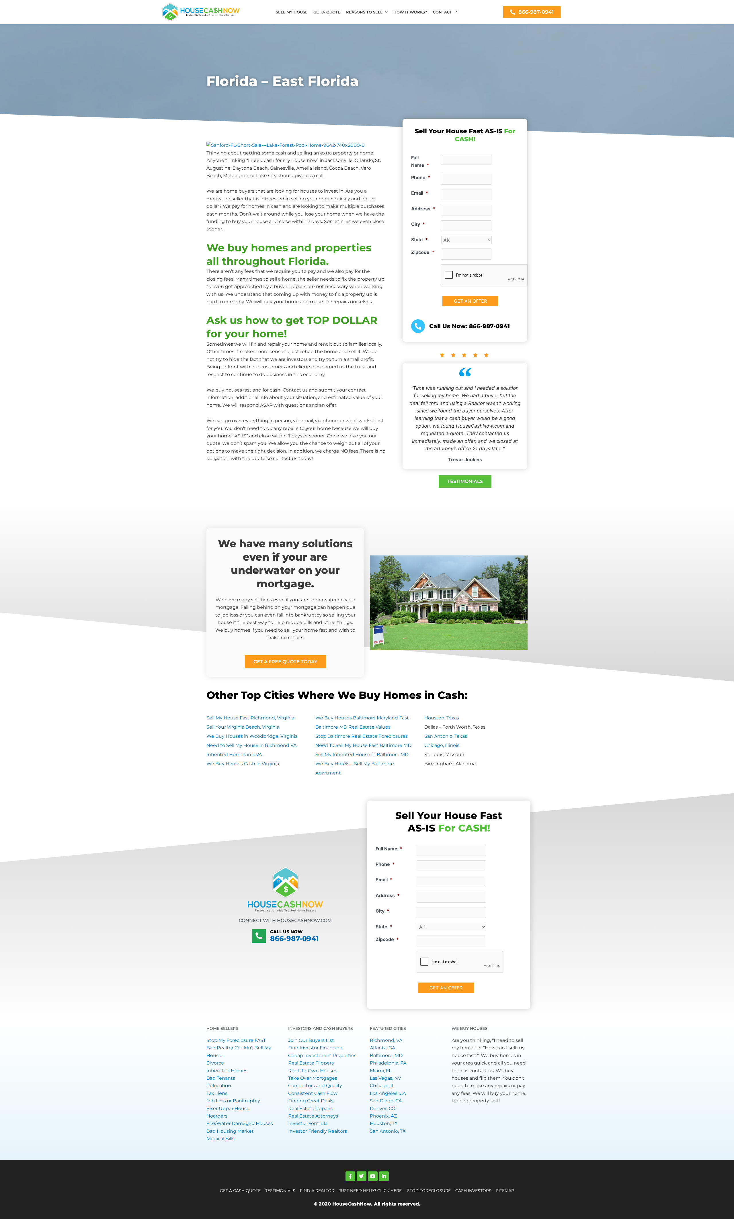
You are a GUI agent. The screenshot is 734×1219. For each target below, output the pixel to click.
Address (423, 209)
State (419, 239)
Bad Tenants (220, 1078)
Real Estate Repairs (310, 1108)
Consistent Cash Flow (312, 1093)
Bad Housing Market (230, 1131)
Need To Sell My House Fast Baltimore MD (363, 745)
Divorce (215, 1063)
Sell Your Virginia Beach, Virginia (242, 727)
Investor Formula (307, 1123)
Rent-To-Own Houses (312, 1070)
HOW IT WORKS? (410, 12)
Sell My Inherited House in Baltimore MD (362, 754)
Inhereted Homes (226, 1070)
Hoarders (216, 1116)
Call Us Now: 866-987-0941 (469, 326)
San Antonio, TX (388, 1131)
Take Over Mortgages (312, 1078)
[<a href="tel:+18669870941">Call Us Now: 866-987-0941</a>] (418, 326)
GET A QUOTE (326, 12)
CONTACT (442, 12)
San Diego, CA (386, 1100)
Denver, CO (382, 1108)
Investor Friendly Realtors (317, 1131)
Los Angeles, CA (388, 1093)
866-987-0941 (294, 938)
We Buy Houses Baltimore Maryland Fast (362, 718)
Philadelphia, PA (388, 1063)
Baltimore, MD (386, 1055)
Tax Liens (216, 1093)
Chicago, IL (382, 1085)
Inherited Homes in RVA (234, 754)
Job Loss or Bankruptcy (233, 1100)
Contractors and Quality (315, 1085)
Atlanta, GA (382, 1047)
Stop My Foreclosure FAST (236, 1040)
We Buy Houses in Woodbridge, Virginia (252, 736)
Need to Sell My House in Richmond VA (251, 745)
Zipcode (422, 252)
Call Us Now (286, 931)
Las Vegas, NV (385, 1078)
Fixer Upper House (227, 1108)
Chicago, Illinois (441, 745)
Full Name (420, 161)
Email (419, 193)
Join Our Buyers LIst (311, 1040)
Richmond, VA (386, 1040)
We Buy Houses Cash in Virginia (242, 763)
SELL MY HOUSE (292, 12)
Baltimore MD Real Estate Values (353, 727)
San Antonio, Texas (445, 736)
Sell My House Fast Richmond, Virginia (250, 718)
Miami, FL (380, 1070)
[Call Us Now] (259, 936)
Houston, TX (384, 1123)
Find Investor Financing (315, 1047)
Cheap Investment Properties (322, 1055)
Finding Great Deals (310, 1100)
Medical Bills (220, 1138)
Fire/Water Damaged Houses (239, 1123)
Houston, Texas (441, 718)
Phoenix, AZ (383, 1116)
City (418, 224)
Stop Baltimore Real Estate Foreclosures (361, 736)
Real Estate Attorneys (313, 1116)
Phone (420, 177)
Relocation (218, 1085)
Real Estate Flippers (311, 1063)
